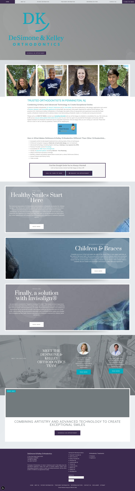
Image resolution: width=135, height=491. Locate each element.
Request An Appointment (79, 173)
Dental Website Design (63, 487)
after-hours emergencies (47, 148)
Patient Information (43, 1)
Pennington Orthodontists (33, 465)
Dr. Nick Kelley (67, 107)
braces (31, 109)
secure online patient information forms (46, 118)
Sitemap (102, 485)
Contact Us (113, 1)
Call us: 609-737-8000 (54, 173)
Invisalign (48, 147)
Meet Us (23, 1)
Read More (85, 372)
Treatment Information (68, 1)
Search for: (71, 475)
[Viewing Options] (3, 488)
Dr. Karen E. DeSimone (53, 107)
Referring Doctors (92, 1)
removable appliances (48, 109)
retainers (36, 109)
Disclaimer (95, 485)
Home (7, 1)
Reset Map (11, 391)
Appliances (93, 458)
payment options (41, 150)
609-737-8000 (41, 116)
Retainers (92, 456)
